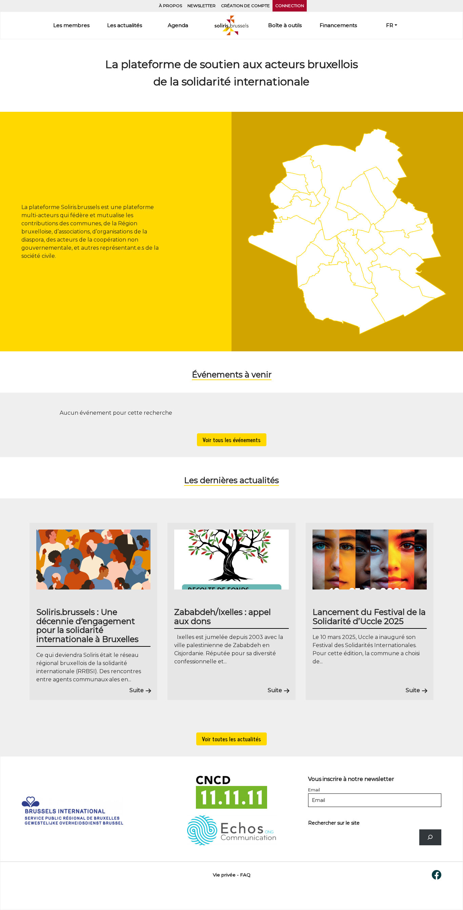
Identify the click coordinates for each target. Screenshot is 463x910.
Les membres (71, 25)
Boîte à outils (285, 25)
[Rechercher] (430, 837)
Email (314, 789)
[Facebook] (436, 874)
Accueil (231, 25)
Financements (338, 25)
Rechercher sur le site (334, 823)
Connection (289, 5)
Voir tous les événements (232, 439)
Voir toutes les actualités (231, 739)
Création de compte (245, 5)
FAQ (245, 874)
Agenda (178, 25)
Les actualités (124, 25)
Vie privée (224, 874)
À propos (170, 5)
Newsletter (201, 5)
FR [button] (389, 25)
